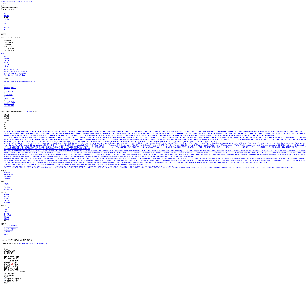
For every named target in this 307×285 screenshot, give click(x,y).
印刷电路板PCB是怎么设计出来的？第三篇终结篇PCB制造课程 (29, 139)
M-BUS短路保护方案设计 (69, 158)
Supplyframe (4, 1)
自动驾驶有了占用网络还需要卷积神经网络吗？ (121, 137)
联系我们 (6, 209)
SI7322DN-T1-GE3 (9, 167)
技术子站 (11, 73)
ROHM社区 (7, 98)
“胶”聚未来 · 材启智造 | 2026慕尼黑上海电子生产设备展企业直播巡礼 (163, 154)
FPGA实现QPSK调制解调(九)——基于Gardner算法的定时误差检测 (90, 141)
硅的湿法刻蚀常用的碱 (291, 139)
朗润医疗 (120, 166)
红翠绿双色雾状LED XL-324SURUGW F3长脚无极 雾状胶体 (194, 158)
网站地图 (6, 217)
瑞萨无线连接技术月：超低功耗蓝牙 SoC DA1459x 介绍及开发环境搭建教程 (30, 154)
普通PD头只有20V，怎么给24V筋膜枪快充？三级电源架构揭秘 (201, 143)
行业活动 (6, 106)
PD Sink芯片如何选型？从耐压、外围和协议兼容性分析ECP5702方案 (238, 143)
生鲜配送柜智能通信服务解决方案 (13, 158)
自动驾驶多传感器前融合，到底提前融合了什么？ (69, 135)
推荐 (5, 69)
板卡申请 (11, 106)
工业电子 (12, 81)
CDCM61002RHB (124, 167)
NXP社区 (6, 91)
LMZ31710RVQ (106, 167)
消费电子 (17, 81)
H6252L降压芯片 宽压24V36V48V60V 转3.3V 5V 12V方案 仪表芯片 (249, 162)
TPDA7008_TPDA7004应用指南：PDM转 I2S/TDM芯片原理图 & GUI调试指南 (252, 147)
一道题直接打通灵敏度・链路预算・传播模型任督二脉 (193, 133)
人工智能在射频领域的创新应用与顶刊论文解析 (88, 131)
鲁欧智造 (155, 166)
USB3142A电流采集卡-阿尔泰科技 (294, 158)
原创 (13, 69)
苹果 (13, 164)
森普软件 (137, 166)
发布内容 (6, 58)
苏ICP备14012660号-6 (25, 243)
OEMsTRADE (8, 231)
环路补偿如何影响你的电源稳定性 (210, 135)
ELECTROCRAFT (9, 166)
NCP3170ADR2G (246, 167)
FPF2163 (264, 167)
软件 (63, 164)
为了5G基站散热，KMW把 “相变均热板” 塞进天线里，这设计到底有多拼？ (161, 139)
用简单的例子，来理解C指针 (228, 135)
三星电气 (44, 166)
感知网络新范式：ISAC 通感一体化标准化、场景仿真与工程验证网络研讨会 (155, 151)
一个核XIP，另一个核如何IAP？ (143, 135)
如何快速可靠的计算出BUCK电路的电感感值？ (32, 137)
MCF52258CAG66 (211, 167)
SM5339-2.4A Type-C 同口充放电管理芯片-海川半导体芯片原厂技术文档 (124, 147)
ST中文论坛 (7, 102)
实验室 (25, 71)
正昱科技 (50, 166)
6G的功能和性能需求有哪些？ (54, 137)
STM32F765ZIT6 (64, 167)
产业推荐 (6, 75)
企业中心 (6, 104)
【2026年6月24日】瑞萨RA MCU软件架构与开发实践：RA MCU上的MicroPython (248, 152)
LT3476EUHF (27, 167)
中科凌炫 (60, 166)
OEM (5, 164)
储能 (29, 164)
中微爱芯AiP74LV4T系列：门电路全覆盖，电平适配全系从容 (142, 160)
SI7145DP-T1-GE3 (256, 167)
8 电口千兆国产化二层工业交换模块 (72, 162)
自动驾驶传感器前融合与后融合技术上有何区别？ (117, 131)
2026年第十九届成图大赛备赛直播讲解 (251, 154)
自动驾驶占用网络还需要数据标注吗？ (95, 135)
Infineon (54, 164)
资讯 (5, 14)
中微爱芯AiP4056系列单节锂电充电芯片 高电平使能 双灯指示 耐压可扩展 (59, 160)
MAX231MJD (289, 167)
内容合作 (6, 200)
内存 (22, 164)
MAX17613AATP (194, 167)
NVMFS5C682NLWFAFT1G (224, 167)
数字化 (42, 164)
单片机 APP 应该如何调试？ (35, 131)
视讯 (11, 69)
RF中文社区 (7, 172)
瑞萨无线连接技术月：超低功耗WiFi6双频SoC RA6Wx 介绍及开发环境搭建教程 (97, 156)
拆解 (21, 73)
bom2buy (6, 184)
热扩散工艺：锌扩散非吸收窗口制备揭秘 (15, 131)
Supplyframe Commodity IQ (11, 227)
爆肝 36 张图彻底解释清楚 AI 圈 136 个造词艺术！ (223, 133)
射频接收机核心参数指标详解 (131, 139)
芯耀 (24, 1)
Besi (85, 166)
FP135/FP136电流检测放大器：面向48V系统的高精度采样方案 (165, 143)
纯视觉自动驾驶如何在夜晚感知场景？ (60, 141)
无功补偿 (17, 164)
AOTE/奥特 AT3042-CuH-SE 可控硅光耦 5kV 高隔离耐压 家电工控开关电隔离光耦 (129, 162)
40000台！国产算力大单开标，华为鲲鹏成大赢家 (120, 135)
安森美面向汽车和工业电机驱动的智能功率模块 (120, 151)
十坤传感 (109, 166)
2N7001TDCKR (271, 167)
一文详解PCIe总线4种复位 (11, 137)
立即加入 (3, 53)
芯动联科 (115, 166)
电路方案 (9, 71)
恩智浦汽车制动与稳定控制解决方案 (80, 149)
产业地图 (11, 75)
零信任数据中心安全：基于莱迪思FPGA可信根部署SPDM (104, 152)
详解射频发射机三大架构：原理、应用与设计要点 (186, 135)
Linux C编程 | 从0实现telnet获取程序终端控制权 (196, 137)
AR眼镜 (135, 164)
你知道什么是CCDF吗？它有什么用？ (291, 131)
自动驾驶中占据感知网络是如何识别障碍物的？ (244, 131)
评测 (24, 73)
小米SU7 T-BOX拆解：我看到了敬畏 (193, 154)
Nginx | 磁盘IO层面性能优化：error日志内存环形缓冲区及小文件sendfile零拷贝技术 (82, 133)
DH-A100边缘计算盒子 (201, 160)
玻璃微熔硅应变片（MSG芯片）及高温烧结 (31, 162)
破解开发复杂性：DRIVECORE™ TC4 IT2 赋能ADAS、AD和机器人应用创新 (26, 151)
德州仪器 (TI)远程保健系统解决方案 (28, 147)
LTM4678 (173, 167)
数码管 (127, 164)
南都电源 (76, 166)
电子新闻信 (7, 202)
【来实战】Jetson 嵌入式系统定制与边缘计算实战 (135, 152)
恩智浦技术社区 (8, 176)
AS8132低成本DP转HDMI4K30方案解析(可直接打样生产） (41, 145)
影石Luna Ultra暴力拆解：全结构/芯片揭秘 (132, 156)
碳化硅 (140, 164)
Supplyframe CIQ (8, 187)
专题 (16, 69)
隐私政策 (6, 219)
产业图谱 (6, 194)
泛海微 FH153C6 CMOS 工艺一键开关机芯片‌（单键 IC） (276, 145)
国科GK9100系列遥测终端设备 (168, 160)
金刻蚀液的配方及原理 (175, 137)
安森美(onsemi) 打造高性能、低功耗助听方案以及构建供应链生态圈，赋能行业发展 (200, 151)
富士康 (23, 166)
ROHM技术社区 (8, 174)
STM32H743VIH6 (78, 167)
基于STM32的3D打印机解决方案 (94, 147)
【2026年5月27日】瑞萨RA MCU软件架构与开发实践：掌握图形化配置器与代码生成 (119, 154)
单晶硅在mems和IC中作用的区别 (49, 133)
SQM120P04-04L (236, 167)
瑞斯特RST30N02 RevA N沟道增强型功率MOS (164, 158)
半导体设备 (84, 164)
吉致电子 (94, 166)
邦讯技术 (70, 166)
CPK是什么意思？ (140, 137)
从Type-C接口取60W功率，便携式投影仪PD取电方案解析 (67, 143)
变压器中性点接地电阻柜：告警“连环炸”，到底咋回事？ (64, 139)
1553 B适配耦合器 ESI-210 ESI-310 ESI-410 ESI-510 (286, 160)
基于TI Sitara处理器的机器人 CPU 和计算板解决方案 (187, 145)
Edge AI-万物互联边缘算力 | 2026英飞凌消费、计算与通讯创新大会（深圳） (73, 154)
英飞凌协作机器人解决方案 (133, 145)
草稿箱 (6, 62)
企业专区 (6, 27)
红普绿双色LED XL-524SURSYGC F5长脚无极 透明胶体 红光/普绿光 (265, 158)
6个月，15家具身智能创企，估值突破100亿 (206, 141)
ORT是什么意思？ (144, 141)
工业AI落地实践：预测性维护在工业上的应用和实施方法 (209, 152)
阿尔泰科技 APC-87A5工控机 (217, 160)
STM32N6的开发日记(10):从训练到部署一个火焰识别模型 (79, 137)
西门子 (26, 164)
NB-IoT (67, 164)
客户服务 (6, 198)
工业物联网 (111, 164)
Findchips (28, 1)
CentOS (34, 166)
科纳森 (19, 166)
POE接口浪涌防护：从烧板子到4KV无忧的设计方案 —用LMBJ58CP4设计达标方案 (101, 145)
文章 (8, 69)
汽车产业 (9, 164)
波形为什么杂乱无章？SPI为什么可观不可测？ (271, 139)
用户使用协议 (8, 215)
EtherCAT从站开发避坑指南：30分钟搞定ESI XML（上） (121, 133)
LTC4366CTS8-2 (280, 167)
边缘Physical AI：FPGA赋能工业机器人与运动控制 (92, 151)
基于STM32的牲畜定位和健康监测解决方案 (73, 147)
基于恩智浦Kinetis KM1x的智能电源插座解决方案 (39, 149)
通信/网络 (23, 81)
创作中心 (3, 34)
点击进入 (13, 88)
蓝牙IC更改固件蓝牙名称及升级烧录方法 (219, 139)
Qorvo (37, 164)
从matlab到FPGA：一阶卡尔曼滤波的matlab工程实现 (124, 141)
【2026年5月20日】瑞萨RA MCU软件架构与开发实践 (63, 151)
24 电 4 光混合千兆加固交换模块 (53, 162)
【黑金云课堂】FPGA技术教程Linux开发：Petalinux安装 (225, 137)
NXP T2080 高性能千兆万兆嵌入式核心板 (94, 162)
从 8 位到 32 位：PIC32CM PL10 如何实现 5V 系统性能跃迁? (25, 152)
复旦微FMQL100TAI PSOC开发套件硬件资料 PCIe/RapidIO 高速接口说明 (239, 145)
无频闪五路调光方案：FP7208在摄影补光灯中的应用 (133, 143)
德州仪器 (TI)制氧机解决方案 (61, 149)
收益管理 (6, 64)
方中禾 (105, 166)
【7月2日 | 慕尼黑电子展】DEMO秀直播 (155, 156)
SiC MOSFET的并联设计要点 (295, 133)
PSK (151, 166)
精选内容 (29, 111)
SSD (72, 164)
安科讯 (66, 166)
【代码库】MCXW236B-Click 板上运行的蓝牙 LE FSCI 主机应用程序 (42, 158)
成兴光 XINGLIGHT (164, 166)
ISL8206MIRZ (87, 167)
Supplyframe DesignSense (10, 225)
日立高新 (55, 166)
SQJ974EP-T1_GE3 (165, 167)
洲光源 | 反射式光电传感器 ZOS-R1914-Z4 (237, 160)
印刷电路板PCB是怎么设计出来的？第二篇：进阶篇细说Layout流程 (255, 135)
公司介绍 (6, 207)
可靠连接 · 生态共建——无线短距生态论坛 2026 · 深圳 (164, 152)
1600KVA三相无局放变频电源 (205, 162)
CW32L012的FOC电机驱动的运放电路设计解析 (245, 139)
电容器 (123, 164)
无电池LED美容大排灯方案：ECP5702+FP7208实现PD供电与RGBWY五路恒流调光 (27, 143)
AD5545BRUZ (46, 167)
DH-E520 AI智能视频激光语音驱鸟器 (90, 160)
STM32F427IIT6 (114, 167)
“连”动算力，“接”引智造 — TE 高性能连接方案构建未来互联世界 (280, 154)
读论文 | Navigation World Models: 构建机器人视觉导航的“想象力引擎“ (211, 131)
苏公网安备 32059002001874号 (39, 243)
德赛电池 (39, 166)
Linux (116, 164)
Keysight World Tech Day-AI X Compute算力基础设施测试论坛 (71, 152)
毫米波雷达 (77, 164)
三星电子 (59, 164)
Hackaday (6, 234)
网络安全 (94, 164)
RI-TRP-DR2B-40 (55, 167)
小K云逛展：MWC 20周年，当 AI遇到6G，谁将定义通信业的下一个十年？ (246, 151)
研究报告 (17, 75)
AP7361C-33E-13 (144, 167)
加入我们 (6, 211)
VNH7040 (152, 167)
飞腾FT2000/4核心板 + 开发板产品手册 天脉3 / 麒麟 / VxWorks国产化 (210, 147)
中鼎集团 (81, 166)
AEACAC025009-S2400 (182, 167)
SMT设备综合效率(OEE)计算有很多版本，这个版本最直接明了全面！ (150, 131)
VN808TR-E (202, 167)
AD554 (71, 167)
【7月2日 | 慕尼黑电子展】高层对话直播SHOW (180, 156)
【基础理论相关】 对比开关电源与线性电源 (110, 139)
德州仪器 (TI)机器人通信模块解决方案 (49, 147)
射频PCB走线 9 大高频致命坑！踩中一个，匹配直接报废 (59, 131)
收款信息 (6, 66)
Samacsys (6, 232)
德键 (15, 166)
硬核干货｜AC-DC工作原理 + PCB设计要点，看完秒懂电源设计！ (256, 133)
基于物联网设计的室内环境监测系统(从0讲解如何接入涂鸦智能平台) (277, 143)
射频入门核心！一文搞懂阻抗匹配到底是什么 (42, 135)
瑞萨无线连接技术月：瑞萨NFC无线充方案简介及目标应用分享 (222, 154)
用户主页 (6, 56)
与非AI (33, 1)
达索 (142, 166)
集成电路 (33, 164)
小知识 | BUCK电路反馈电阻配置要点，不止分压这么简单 (257, 137)
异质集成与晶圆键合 (101, 137)
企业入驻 (11, 104)
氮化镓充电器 (48, 164)
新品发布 (6, 73)
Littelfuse (126, 166)
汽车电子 (6, 81)
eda (70, 164)
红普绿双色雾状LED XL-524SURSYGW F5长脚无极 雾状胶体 (228, 158)
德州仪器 (99, 164)
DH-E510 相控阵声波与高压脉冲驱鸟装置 (112, 160)
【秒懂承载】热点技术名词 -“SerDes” (181, 131)
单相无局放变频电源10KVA (221, 162)
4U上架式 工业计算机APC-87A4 (186, 160)
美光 (119, 164)
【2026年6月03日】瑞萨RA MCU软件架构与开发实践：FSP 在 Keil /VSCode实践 (52, 156)
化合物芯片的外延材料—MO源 (88, 139)
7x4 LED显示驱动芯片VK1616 (210, 145)
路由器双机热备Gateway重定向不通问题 (269, 131)
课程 (5, 23)
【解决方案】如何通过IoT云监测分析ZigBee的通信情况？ (33, 141)
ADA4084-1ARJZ (96, 167)
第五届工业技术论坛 (48, 152)
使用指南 (6, 213)
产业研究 (6, 19)
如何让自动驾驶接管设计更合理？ (162, 135)
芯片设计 (144, 164)
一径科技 (89, 166)
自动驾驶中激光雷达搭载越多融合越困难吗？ (195, 139)
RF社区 (6, 95)
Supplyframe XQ (11, 1)
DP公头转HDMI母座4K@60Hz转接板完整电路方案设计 (156, 145)
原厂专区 (20, 71)
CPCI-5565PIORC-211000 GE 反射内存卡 (260, 160)
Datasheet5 (19, 1)
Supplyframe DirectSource (10, 228)
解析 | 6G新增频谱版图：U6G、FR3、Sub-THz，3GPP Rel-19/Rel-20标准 (158, 133)
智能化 (131, 164)
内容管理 (6, 60)
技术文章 (17, 73)
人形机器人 (33, 81)
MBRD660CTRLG (37, 167)
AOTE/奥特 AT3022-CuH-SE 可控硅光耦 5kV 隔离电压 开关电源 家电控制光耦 (174, 162)
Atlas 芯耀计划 (8, 189)
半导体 (28, 81)
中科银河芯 (132, 166)
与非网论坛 (7, 88)
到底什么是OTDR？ (281, 133)
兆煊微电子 (29, 166)
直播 (5, 21)
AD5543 (157, 167)
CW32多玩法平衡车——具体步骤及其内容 (157, 137)
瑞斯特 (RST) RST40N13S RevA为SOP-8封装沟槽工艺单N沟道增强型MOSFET (99, 158)
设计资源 (6, 16)
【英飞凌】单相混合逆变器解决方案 (284, 147)
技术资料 (14, 71)
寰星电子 (100, 166)
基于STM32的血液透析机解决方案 (68, 145)
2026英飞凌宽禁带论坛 (186, 152)
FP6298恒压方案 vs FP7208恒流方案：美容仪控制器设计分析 (101, 143)
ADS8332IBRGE (18, 167)
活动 (5, 29)
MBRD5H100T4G (134, 167)
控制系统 (105, 164)
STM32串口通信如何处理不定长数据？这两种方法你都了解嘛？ (22, 133)
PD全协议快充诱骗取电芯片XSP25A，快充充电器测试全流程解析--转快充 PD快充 (168, 147)
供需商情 (22, 75)
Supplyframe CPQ (8, 230)
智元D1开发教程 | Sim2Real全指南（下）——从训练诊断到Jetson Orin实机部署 (171, 141)
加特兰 (172, 166)
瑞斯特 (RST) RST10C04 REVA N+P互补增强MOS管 (135, 158)
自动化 (89, 164)
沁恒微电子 (147, 166)
